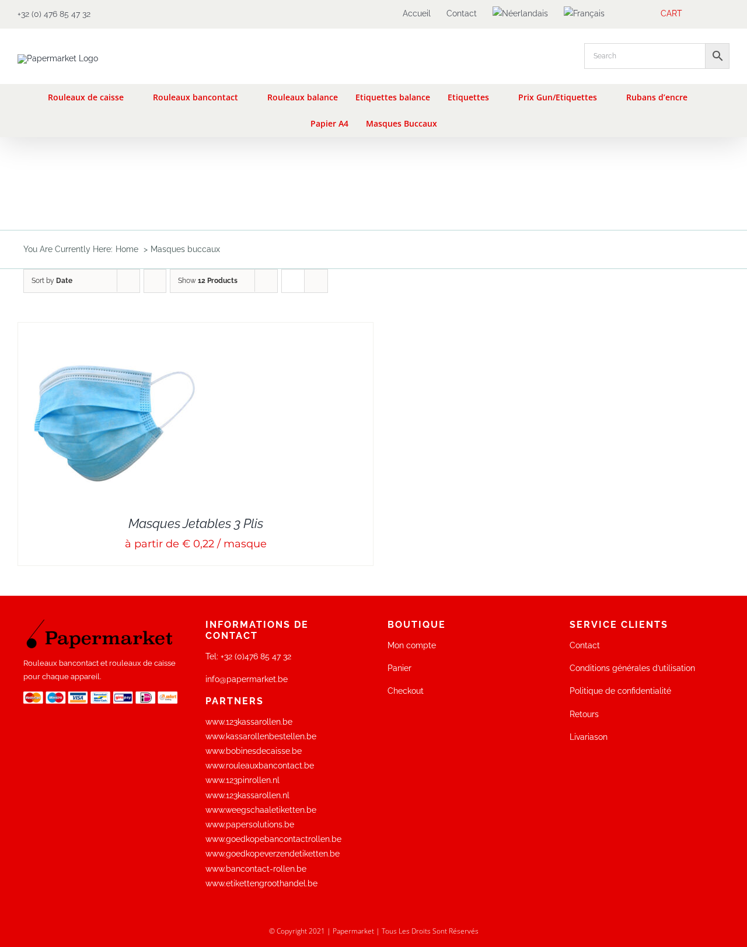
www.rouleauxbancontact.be (259, 765)
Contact (585, 645)
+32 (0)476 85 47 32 (256, 656)
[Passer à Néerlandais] (520, 14)
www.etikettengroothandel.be (261, 883)
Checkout (406, 691)
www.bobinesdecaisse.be (253, 751)
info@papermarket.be (246, 679)
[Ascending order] (155, 281)
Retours (584, 714)
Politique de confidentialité (620, 691)
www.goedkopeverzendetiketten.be (272, 853)
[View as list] (316, 281)
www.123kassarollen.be (248, 721)
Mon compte (412, 645)
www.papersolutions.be (249, 824)
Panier (399, 668)
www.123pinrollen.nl (242, 780)
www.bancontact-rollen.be (255, 868)
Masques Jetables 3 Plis (195, 523)
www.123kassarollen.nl (247, 795)
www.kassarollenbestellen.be (260, 736)
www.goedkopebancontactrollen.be (273, 839)
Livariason (589, 737)
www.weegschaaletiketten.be (260, 810)
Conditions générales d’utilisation (632, 668)
